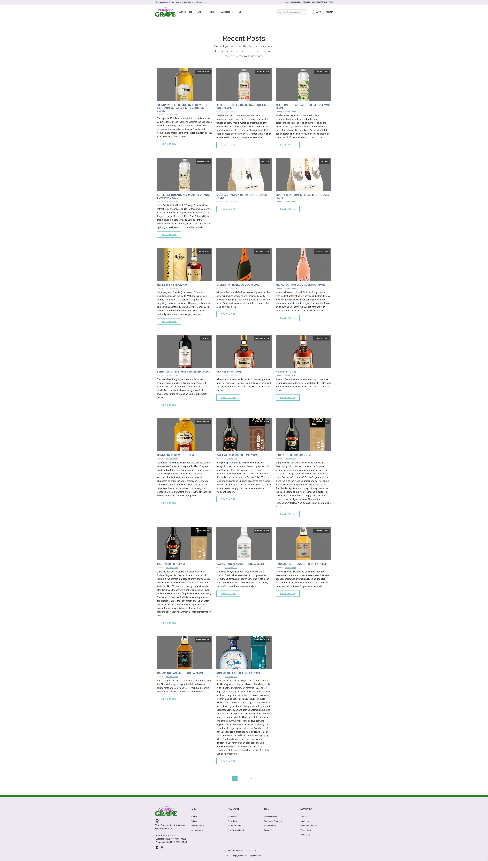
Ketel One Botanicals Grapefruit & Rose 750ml (241, 106)
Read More (169, 144)
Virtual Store (305, 830)
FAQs (331, 2)
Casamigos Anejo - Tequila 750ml (180, 673)
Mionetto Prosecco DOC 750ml (237, 284)
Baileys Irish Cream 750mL (294, 455)
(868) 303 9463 (169, 835)
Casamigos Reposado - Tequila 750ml (301, 564)
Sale (241, 12)
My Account (233, 817)
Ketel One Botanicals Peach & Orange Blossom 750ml (183, 196)
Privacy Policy (270, 817)
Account (329, 12)
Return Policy (270, 826)
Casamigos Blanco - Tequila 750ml (240, 564)
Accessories (227, 12)
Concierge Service (308, 826)
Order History (234, 821)
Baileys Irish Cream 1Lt (173, 564)
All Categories (185, 12)
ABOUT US (306, 2)
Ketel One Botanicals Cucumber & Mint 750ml (303, 106)
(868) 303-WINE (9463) (175, 839)
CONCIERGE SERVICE (319, 2)
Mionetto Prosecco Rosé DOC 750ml (300, 284)
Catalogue (304, 821)
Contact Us (305, 835)
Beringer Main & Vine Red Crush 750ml (183, 371)
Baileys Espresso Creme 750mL (237, 455)
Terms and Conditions (273, 821)
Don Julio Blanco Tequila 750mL (238, 673)
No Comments (172, 114)
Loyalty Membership (237, 830)
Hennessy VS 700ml (229, 371)
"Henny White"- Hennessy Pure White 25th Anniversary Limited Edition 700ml (182, 108)
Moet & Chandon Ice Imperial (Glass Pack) (241, 196)
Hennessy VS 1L (286, 371)
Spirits (212, 12)
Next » (253, 778)
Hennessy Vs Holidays (172, 284)
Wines (201, 12)
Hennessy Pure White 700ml (176, 455)
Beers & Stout (197, 826)
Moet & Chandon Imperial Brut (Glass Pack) (302, 196)
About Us (304, 817)
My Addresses (234, 826)
